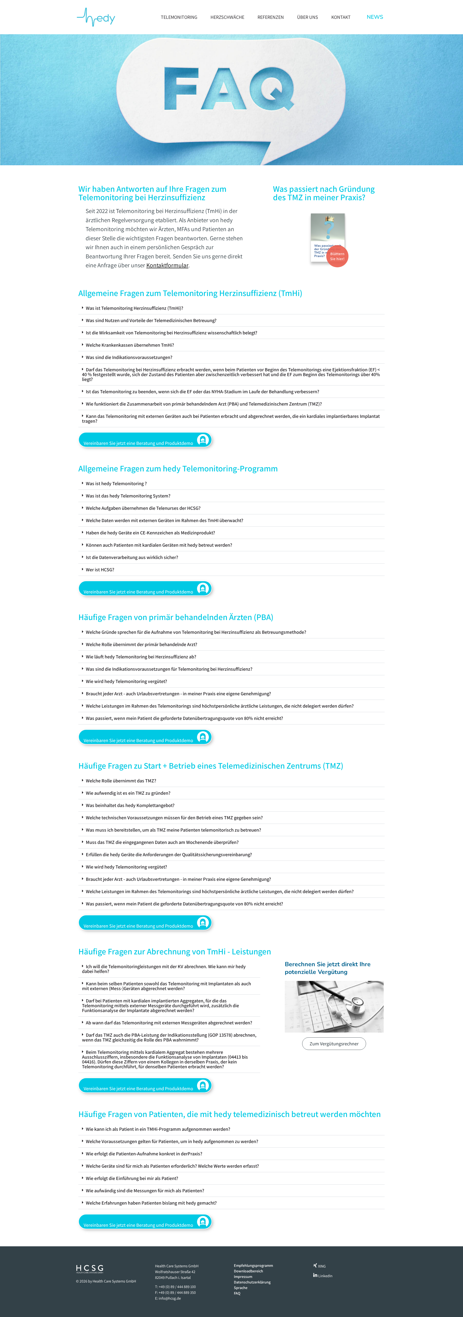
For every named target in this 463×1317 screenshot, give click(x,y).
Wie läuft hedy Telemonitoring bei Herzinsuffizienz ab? (141, 657)
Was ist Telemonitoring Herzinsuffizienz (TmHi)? (134, 308)
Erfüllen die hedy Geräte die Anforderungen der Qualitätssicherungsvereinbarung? (169, 854)
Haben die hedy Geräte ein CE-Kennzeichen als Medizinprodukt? (150, 533)
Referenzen (271, 17)
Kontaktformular (167, 265)
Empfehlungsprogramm (253, 1265)
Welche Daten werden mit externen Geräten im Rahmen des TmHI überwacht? (164, 520)
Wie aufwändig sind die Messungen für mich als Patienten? (145, 1190)
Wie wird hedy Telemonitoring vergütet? (126, 681)
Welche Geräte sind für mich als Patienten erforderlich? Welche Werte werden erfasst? (172, 1166)
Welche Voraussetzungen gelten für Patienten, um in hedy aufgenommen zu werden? (172, 1141)
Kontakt (341, 17)
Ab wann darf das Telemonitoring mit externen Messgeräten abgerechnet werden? (169, 1023)
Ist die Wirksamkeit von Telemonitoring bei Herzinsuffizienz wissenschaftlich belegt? (171, 333)
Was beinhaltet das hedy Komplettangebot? (130, 805)
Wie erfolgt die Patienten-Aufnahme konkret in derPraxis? (144, 1154)
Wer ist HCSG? (100, 569)
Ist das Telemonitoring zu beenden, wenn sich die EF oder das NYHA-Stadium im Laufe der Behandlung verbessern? (202, 391)
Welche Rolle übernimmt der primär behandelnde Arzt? (141, 644)
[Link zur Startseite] (96, 17)
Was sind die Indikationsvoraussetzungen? (129, 357)
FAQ (237, 1293)
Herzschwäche (227, 17)
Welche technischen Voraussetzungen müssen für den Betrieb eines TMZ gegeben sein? (174, 817)
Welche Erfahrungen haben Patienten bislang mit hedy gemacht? (151, 1203)
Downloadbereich (248, 1271)
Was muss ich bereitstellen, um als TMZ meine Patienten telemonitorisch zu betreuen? (173, 830)
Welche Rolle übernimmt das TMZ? (121, 781)
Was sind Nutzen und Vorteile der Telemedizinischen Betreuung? (151, 320)
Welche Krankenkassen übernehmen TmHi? (130, 345)
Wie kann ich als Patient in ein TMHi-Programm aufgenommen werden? (158, 1129)
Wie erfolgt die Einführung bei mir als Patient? (132, 1178)
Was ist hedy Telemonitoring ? (116, 483)
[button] (231, 308)
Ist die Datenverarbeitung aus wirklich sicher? (132, 557)
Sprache (240, 1287)
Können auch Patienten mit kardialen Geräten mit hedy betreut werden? (159, 545)
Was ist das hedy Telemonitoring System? (128, 496)
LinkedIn (325, 1275)
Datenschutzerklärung (252, 1282)
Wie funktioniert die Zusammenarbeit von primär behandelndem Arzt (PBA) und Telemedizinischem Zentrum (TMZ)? (204, 404)
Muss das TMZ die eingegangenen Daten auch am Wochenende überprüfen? (162, 842)
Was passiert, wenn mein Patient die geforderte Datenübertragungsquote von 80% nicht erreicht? (184, 718)
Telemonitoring (179, 17)
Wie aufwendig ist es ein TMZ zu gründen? (128, 793)
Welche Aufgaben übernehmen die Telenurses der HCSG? (143, 508)
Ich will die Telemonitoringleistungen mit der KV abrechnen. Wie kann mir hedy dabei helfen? (164, 968)
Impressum (243, 1276)
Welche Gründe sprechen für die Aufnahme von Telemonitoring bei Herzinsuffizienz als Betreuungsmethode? (196, 632)
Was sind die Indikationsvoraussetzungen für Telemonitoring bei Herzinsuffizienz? (169, 669)
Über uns (307, 17)
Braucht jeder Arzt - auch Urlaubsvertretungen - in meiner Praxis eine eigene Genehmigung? (178, 693)
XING (321, 1266)
